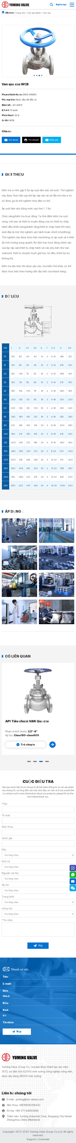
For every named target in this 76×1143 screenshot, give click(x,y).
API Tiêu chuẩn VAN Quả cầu (27, 721)
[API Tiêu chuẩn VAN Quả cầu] (38, 691)
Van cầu (47, 13)
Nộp (40, 945)
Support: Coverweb (38, 1139)
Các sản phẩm (34, 13)
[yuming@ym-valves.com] (73, 881)
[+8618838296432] (73, 875)
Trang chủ (20, 13)
